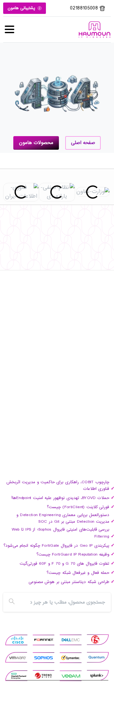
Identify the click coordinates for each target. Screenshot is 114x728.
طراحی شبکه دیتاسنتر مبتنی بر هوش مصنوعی (68, 582)
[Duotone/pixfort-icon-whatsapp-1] (50, 267)
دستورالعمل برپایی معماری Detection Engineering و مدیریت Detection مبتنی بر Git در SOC (62, 518)
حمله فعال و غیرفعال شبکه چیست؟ (78, 573)
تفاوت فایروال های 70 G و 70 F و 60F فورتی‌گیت (64, 564)
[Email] (38, 267)
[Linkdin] (76, 267)
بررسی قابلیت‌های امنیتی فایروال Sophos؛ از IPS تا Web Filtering (60, 532)
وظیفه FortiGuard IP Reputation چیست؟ (72, 554)
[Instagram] (63, 267)
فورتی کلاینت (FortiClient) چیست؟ (78, 507)
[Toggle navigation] (9, 29)
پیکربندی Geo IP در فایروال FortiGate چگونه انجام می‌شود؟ (56, 546)
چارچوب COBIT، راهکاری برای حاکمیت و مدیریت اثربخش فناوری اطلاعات (57, 485)
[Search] (11, 602)
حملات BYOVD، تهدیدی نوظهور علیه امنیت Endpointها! (60, 498)
